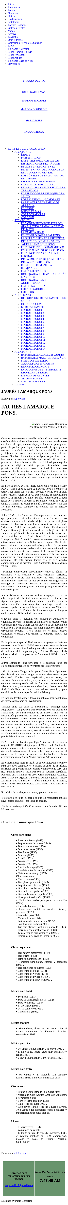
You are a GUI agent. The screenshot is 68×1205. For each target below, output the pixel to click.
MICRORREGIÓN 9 (32, 333)
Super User (19, 398)
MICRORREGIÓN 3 (32, 315)
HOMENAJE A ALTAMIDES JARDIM (42, 354)
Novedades (14, 63)
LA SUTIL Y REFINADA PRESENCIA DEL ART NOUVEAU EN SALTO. (43, 240)
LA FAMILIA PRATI (32, 232)
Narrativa (13, 13)
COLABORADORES (33, 214)
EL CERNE (27, 208)
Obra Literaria (15, 39)
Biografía (13, 36)
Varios (11, 31)
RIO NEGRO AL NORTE (35, 366)
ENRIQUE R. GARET (34, 100)
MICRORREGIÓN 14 (33, 348)
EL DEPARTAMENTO (34, 306)
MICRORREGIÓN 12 (33, 342)
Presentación (14, 7)
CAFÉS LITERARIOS (33, 271)
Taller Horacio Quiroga (20, 51)
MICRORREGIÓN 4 (32, 318)
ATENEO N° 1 (23, 151)
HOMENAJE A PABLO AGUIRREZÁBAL (34, 281)
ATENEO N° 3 (23, 295)
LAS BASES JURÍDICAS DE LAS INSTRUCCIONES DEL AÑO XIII (40, 162)
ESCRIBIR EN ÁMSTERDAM (38, 181)
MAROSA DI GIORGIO (34, 109)
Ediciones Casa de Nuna (21, 60)
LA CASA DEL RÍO (34, 80)
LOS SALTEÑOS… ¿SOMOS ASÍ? (40, 199)
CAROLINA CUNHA (33, 286)
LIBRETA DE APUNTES (35, 375)
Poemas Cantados (17, 25)
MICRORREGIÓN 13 (33, 345)
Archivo (12, 34)
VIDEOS (19, 384)
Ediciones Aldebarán (19, 48)
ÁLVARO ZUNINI (31, 378)
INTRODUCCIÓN (31, 303)
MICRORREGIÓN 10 (33, 336)
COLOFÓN (27, 217)
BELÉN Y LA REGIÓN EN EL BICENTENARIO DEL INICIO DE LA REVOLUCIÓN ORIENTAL (42, 169)
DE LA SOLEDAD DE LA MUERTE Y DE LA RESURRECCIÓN (43, 261)
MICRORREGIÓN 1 (32, 309)
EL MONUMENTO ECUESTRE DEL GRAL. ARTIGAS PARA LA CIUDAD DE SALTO (42, 226)
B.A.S (11, 45)
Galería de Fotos (16, 28)
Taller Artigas (15, 57)
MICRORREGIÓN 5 (32, 321)
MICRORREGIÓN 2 (32, 312)
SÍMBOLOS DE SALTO (34, 360)
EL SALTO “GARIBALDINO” (38, 184)
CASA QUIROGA (34, 131)
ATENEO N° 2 (23, 220)
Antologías (13, 22)
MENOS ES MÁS (31, 211)
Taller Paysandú (16, 54)
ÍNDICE (25, 154)
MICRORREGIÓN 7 (32, 327)
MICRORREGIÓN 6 (32, 324)
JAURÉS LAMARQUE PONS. (38, 244)
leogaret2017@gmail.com (19, 1185)
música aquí (20, 1153)
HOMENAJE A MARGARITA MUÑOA (43, 357)
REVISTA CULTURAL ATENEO (26, 148)
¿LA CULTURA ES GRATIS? (37, 363)
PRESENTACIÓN (31, 157)
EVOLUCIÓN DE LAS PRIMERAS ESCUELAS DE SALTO (41, 371)
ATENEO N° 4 (23, 351)
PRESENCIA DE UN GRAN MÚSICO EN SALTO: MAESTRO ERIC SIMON (42, 249)
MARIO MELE (34, 120)
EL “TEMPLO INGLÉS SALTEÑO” (41, 235)
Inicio (11, 4)
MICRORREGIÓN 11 (33, 339)
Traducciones (15, 19)
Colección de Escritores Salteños (25, 42)
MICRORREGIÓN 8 (32, 330)
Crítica (11, 16)
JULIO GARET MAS (34, 92)
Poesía (11, 10)
